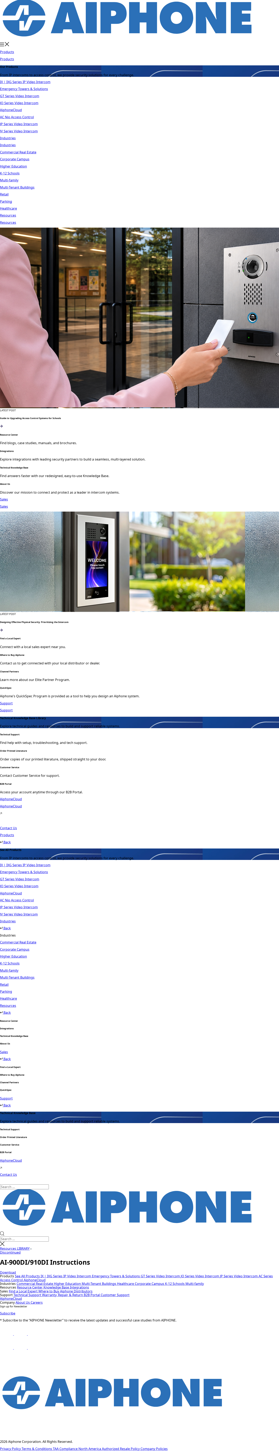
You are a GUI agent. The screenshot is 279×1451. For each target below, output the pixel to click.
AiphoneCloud (35, 1280)
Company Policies (154, 1449)
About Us (23, 1302)
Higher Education (68, 1283)
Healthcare (126, 1283)
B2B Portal (92, 1295)
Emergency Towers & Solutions (116, 1276)
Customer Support (115, 1295)
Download (8, 1272)
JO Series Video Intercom (200, 1276)
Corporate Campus (150, 1283)
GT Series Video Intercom (161, 1276)
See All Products (28, 1276)
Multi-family (194, 1283)
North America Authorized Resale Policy (109, 1449)
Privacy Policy (11, 1449)
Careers (37, 1302)
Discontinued (10, 1252)
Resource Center (30, 1287)
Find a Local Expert (23, 1291)
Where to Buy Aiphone (56, 1291)
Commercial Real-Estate (35, 1283)
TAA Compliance (65, 1449)
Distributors (83, 1291)
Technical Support (27, 1295)
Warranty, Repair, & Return (63, 1295)
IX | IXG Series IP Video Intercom (66, 1276)
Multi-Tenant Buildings (99, 1283)
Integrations (79, 1287)
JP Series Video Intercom (239, 1276)
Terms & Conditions (37, 1449)
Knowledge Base (57, 1287)
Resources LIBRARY (15, 1248)
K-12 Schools (175, 1283)
